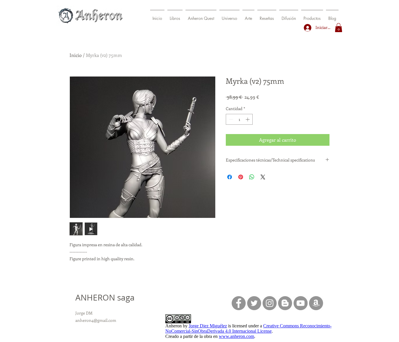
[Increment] (248, 119)
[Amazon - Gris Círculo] (316, 303)
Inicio (76, 55)
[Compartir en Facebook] (229, 176)
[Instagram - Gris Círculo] (270, 303)
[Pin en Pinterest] (240, 176)
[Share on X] (262, 176)
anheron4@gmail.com (95, 320)
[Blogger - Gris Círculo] (285, 303)
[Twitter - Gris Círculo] (254, 303)
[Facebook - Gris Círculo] (239, 303)
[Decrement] (230, 119)
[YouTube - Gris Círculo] (301, 303)
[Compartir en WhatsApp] (251, 176)
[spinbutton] (239, 119)
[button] (175, 16)
